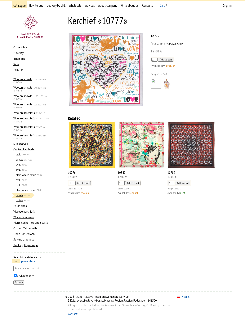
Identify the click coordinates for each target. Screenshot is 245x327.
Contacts (147, 5)
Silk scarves (20, 144)
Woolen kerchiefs (24, 113)
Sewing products (23, 239)
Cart (162, 5)
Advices (90, 5)
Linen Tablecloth (24, 234)
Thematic (19, 58)
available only (25, 275)
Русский (185, 296)
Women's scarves (23, 217)
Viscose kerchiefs (24, 211)
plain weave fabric (26, 175)
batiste (19, 159)
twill (18, 154)
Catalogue (19, 5)
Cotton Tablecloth (25, 228)
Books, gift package (25, 245)
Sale (16, 64)
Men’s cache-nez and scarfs (30, 222)
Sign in (227, 5)
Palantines (20, 206)
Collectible (20, 47)
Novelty (18, 53)
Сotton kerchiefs (23, 149)
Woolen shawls (22, 79)
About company (107, 5)
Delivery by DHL (56, 5)
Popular (18, 70)
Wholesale (75, 5)
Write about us (130, 5)
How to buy (36, 5)
